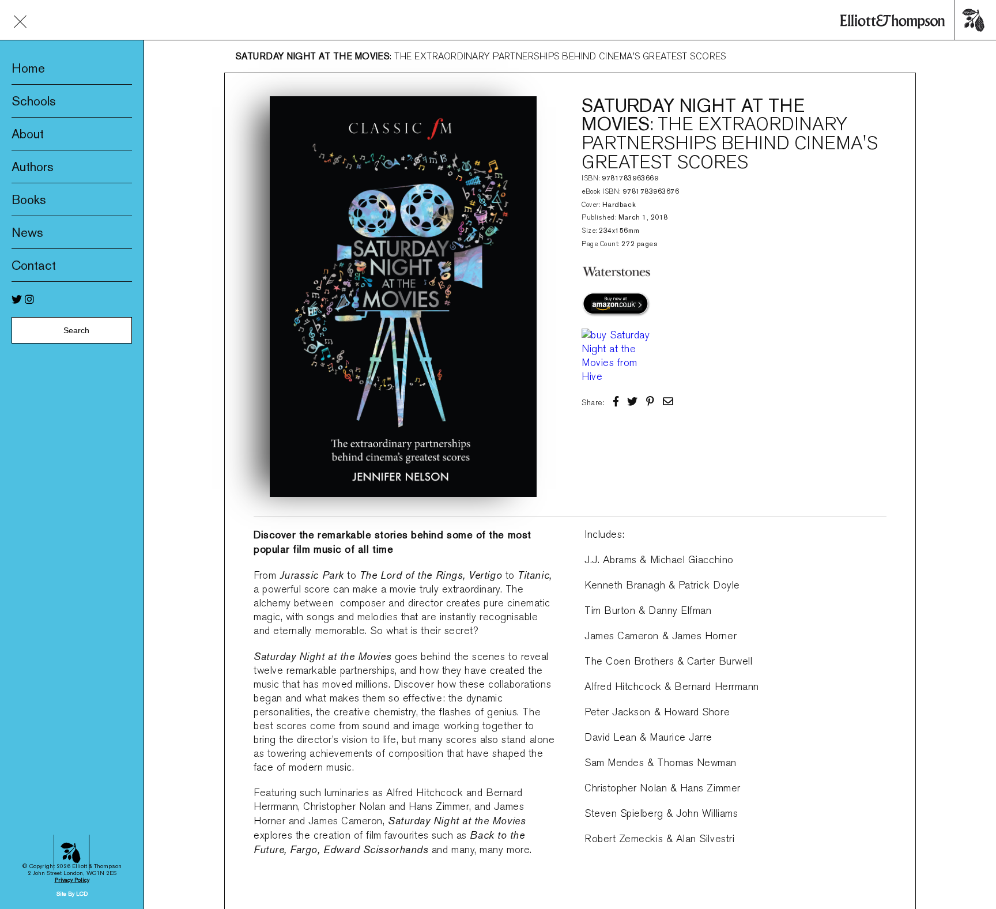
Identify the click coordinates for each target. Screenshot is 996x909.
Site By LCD (72, 894)
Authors (33, 166)
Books (29, 199)
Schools (34, 100)
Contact (34, 265)
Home (28, 68)
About (28, 133)
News (27, 232)
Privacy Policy (72, 880)
